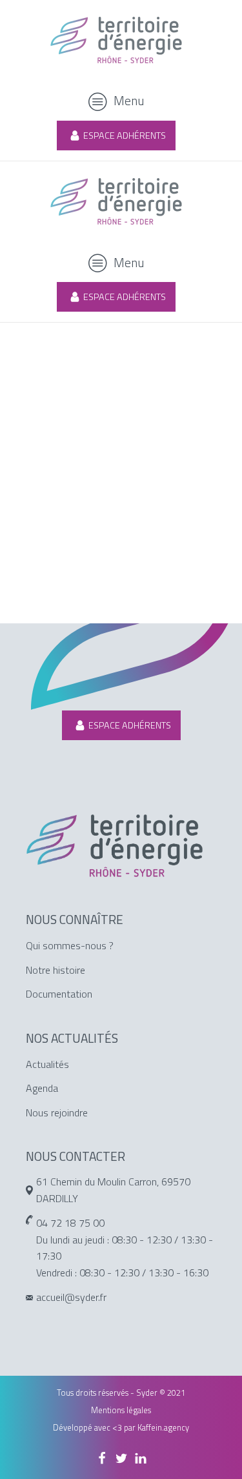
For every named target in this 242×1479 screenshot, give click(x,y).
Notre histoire (55, 970)
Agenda (42, 1088)
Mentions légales (121, 1410)
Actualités (47, 1064)
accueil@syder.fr (71, 1297)
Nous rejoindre (57, 1112)
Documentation (59, 993)
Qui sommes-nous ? (70, 945)
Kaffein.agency (163, 1427)
